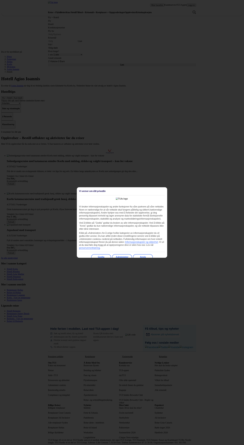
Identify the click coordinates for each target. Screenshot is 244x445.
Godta (101, 257)
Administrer (122, 257)
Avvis (143, 257)
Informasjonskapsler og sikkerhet (141, 242)
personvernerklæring (89, 248)
